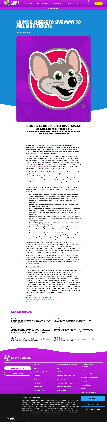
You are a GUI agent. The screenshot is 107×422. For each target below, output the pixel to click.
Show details (26, 418)
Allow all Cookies (93, 398)
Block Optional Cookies (93, 409)
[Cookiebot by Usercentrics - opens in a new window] (11, 418)
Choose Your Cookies (92, 404)
